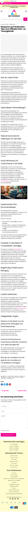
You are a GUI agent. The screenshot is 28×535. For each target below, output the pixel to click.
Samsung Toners (14, 461)
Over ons (14, 473)
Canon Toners (14, 457)
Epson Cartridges (14, 450)
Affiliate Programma (14, 490)
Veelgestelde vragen (14, 484)
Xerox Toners (14, 467)
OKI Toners (14, 463)
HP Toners (14, 459)
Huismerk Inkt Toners (14, 453)
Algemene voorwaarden (14, 480)
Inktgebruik (22, 376)
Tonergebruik (10, 378)
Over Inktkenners (14, 470)
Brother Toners (14, 455)
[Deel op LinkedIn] (7, 384)
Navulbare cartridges (6, 377)
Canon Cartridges (14, 446)
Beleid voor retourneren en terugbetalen (14, 478)
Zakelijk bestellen (14, 486)
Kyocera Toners (14, 465)
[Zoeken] (25, 19)
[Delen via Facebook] (2, 384)
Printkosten (3, 378)
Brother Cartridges (14, 448)
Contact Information (14, 492)
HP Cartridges (14, 444)
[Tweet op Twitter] (4, 384)
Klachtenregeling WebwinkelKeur (14, 493)
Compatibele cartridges (13, 376)
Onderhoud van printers (17, 377)
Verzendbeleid (14, 476)
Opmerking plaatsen (8, 435)
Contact (14, 482)
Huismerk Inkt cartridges (14, 441)
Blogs (14, 488)
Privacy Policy (14, 475)
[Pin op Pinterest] (10, 384)
